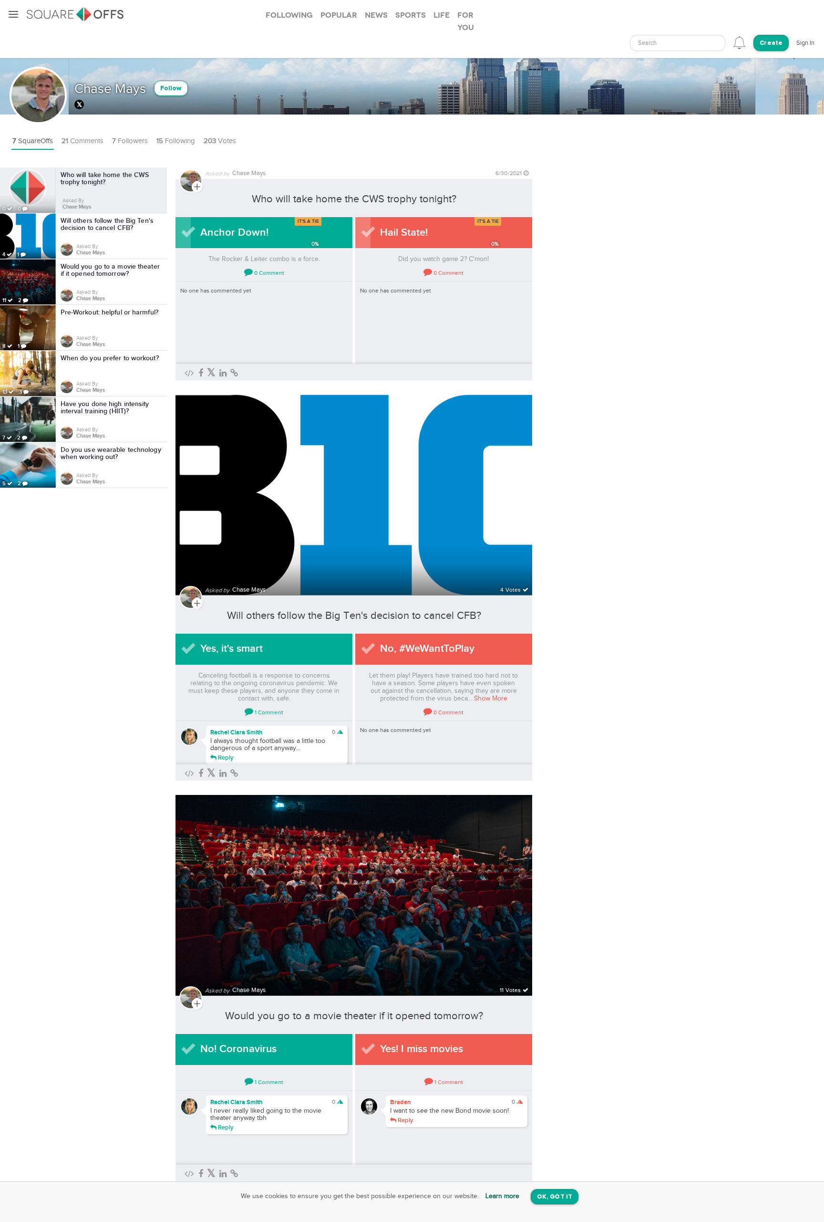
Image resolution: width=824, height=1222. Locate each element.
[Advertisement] (609, 310)
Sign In (805, 43)
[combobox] (677, 43)
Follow (171, 88)
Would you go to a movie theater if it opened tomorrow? (354, 1016)
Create (771, 43)
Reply (225, 757)
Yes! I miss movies (421, 1049)
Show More (490, 698)
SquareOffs (32, 141)
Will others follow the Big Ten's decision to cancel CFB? (354, 615)
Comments (82, 141)
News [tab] (376, 15)
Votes (220, 141)
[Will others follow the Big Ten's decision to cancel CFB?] (353, 489)
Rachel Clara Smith (236, 732)
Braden (400, 1102)
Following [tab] (289, 15)
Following (175, 141)
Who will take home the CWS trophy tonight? (354, 199)
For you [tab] (465, 21)
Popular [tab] (338, 15)
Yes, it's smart (231, 648)
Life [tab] (441, 15)
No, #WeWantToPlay (427, 648)
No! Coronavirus (238, 1049)
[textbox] (677, 43)
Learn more (502, 1196)
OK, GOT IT (554, 1197)
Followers (130, 141)
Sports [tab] (410, 15)
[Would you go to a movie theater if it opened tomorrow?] (353, 889)
